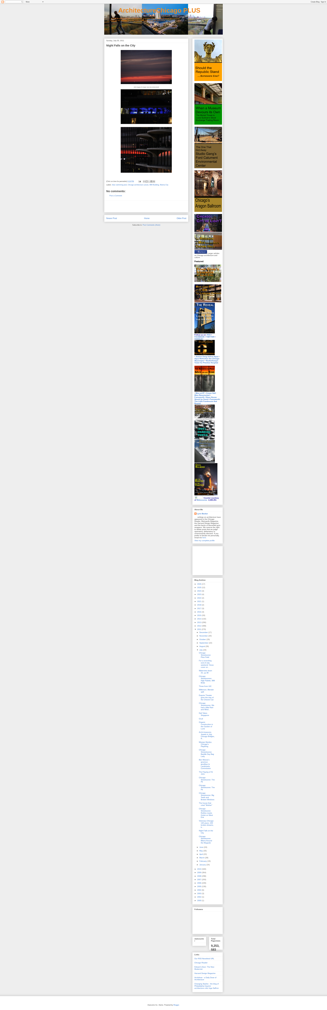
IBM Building (154, 185)
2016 (199, 612)
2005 (199, 886)
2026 (199, 584)
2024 (199, 591)
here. (204, 538)
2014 (199, 619)
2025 (199, 587)
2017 (199, 608)
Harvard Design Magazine (204, 973)
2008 (199, 876)
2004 (199, 890)
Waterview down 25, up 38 (205, 672)
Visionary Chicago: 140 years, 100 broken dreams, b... (206, 824)
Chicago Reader (201, 963)
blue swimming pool (119, 185)
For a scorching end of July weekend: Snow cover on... (206, 664)
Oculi (201, 719)
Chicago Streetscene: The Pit (207, 780)
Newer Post (111, 218)
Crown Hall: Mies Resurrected (205, 394)
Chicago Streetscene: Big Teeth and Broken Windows (206, 796)
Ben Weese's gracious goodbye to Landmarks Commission (205, 764)
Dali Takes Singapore (204, 714)
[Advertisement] (146, 206)
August (202, 646)
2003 (199, 893)
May (201, 851)
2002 (199, 897)
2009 (199, 872)
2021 (199, 601)
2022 (199, 598)
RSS (209, 335)
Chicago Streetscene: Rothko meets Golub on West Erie (206, 813)
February (203, 861)
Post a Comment (115, 196)
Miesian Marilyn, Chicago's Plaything (205, 744)
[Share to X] (149, 181)
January (202, 865)
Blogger (176, 1005)
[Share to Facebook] (151, 181)
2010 (199, 869)
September (204, 643)
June (201, 847)
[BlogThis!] (146, 181)
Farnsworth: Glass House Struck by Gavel (205, 398)
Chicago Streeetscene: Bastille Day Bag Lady (206, 753)
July (201, 650)
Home (147, 218)
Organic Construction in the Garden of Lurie (206, 725)
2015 (199, 615)
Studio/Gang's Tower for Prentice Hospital (206, 362)
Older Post (181, 218)
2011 (199, 629)
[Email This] (144, 181)
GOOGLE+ (198, 339)
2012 (199, 626)
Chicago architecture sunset (138, 185)
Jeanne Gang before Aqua (207, 357)
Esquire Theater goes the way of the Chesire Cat (206, 697)
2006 (199, 883)
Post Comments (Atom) (151, 225)
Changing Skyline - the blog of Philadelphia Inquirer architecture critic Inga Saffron (206, 986)
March (202, 858)
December (203, 632)
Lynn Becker (202, 514)
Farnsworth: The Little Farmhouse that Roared (207, 401)
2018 (199, 605)
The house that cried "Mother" (205, 804)
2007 (199, 879)
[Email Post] (139, 181)
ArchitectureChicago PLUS (152, 10)
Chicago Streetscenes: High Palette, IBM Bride (207, 679)
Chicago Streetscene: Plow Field (205, 655)
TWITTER (210, 337)
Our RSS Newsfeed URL (204, 959)
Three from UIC (205, 686)
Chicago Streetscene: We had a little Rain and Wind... (206, 706)
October (202, 639)
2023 (199, 594)
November (203, 636)
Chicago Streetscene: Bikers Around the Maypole (205, 839)
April (201, 854)
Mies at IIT (200, 393)
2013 (199, 622)
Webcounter (202, 500)
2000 (199, 900)
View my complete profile (204, 540)
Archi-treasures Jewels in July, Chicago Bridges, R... (207, 735)
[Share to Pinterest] (154, 181)
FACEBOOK (199, 337)
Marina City (164, 185)
